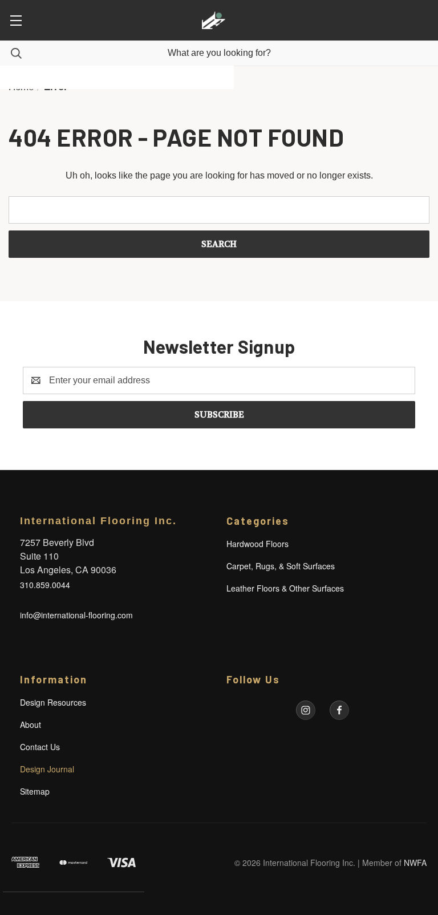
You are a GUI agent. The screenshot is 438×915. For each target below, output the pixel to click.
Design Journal (47, 769)
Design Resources (53, 702)
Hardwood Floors (257, 543)
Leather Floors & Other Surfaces (285, 588)
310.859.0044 (45, 584)
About (30, 724)
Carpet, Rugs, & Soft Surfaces (280, 566)
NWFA (415, 862)
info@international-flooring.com (76, 615)
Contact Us (40, 746)
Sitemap (35, 791)
